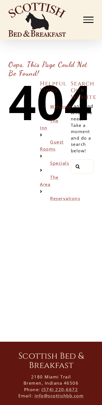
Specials (59, 163)
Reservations (65, 198)
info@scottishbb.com (59, 395)
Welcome (60, 106)
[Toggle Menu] (88, 20)
